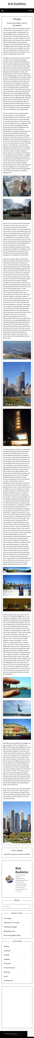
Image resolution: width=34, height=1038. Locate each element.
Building (6, 946)
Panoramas (7, 963)
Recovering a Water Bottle (12, 935)
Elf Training (7, 918)
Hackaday (7, 959)
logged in (15, 854)
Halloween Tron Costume (12, 922)
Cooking (6, 955)
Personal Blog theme (17, 1035)
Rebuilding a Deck (9, 931)
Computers (7, 950)
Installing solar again (10, 927)
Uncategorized (8, 980)
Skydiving (7, 972)
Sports (6, 976)
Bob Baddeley (17, 4)
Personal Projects (9, 968)
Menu (30, 10)
